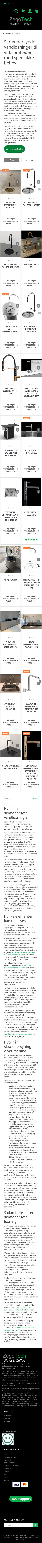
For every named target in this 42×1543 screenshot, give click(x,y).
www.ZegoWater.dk (10, 1385)
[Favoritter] (23, 11)
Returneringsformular (12, 1466)
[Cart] (36, 11)
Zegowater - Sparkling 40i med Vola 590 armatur (31, 708)
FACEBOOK (7, 1416)
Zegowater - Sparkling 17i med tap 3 (10, 205)
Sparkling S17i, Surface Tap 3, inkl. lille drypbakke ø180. (31, 392)
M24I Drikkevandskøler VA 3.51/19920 (31, 644)
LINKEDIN (7, 1419)
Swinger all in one (31, 265)
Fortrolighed (9, 1454)
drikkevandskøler (18, 1399)
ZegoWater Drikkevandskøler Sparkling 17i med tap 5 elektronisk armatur (31, 772)
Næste (35, 799)
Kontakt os (7, 1460)
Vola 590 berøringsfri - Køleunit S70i (10, 644)
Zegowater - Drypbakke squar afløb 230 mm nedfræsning (10, 516)
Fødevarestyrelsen (9, 1431)
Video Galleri (8, 1480)
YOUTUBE (7, 1421)
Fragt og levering (10, 1457)
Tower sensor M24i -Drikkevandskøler (10, 329)
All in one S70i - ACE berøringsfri (31, 203)
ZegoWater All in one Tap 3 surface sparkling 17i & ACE (31, 584)
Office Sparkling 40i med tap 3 (10, 767)
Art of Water (10, 580)
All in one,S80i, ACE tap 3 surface (10, 265)
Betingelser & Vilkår (10, 1463)
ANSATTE (6, 1474)
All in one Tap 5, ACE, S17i (31, 513)
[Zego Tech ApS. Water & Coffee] (21, 21)
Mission (6, 1477)
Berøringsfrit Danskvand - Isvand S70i (31, 329)
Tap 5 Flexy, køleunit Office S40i (10, 391)
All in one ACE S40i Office (31, 451)
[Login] (29, 11)
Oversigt (7, 1471)
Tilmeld (35, 1525)
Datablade (7, 1468)
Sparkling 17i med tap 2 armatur (10, 706)
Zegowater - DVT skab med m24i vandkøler (10, 453)
